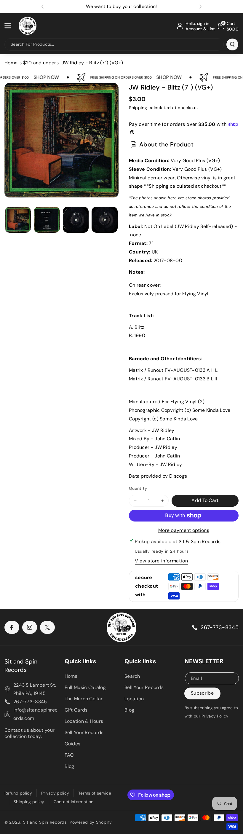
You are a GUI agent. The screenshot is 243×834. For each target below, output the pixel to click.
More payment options (183, 530)
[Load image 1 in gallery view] (18, 220)
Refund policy (18, 793)
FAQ (69, 755)
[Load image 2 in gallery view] (47, 220)
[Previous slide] (42, 6)
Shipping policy (29, 801)
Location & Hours (84, 721)
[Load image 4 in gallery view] (105, 220)
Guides (73, 744)
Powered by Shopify (91, 822)
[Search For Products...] (232, 44)
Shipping (138, 107)
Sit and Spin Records (20, 666)
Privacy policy (55, 793)
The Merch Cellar (84, 699)
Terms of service (94, 793)
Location (134, 699)
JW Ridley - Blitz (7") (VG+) (92, 63)
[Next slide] (200, 6)
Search (132, 676)
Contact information (74, 801)
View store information (161, 561)
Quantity (138, 488)
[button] (10, 26)
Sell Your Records (84, 732)
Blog (69, 766)
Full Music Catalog (85, 687)
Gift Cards (76, 710)
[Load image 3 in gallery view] (76, 220)
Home (10, 63)
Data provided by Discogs (158, 476)
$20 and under (39, 63)
